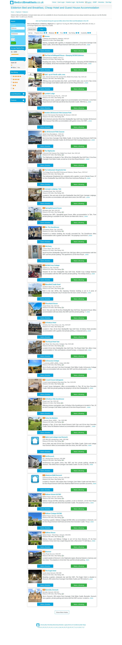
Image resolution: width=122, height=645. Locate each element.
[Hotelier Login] (63, 625)
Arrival (13, 31)
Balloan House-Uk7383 (53, 494)
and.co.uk (29, 2)
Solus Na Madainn (51, 418)
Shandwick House (51, 303)
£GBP (95, 2)
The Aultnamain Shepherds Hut (55, 170)
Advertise (101, 2)
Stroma (47, 36)
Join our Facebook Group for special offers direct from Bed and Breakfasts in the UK (62, 21)
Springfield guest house (53, 208)
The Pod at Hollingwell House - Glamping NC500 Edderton (64, 55)
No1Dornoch (49, 456)
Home (54, 2)
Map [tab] (42, 29)
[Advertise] (56, 625)
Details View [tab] (32, 29)
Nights (13, 36)
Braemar (48, 551)
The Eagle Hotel (50, 571)
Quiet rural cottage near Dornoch (56, 437)
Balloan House (50, 532)
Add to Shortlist (45, 51)
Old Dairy (48, 246)
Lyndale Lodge (50, 93)
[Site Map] (83, 625)
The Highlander (50, 151)
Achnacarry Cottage (52, 361)
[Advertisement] (104, 46)
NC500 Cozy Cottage (52, 265)
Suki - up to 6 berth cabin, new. (55, 74)
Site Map (108, 2)
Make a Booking (79, 51)
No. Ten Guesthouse (52, 227)
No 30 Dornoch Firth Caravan (54, 132)
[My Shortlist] (48, 625)
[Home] (42, 625)
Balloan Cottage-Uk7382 (53, 513)
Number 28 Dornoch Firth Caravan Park (58, 112)
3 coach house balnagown (54, 380)
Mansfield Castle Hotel (52, 284)
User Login (61, 2)
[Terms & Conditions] (74, 625)
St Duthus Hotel (50, 322)
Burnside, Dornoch (51, 590)
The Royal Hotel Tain (52, 341)
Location (13, 25)
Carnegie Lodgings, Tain (53, 189)
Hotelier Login (70, 2)
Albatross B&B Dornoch (53, 475)
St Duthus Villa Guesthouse (54, 399)
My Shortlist (80, 2)
